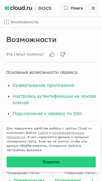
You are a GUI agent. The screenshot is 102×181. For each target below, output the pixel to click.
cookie (43, 133)
